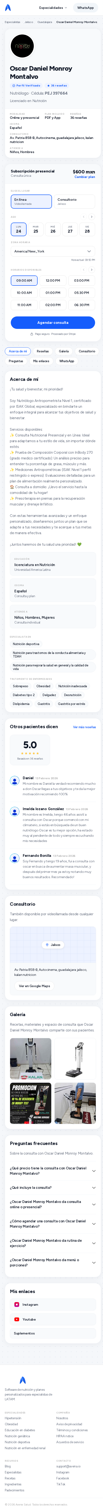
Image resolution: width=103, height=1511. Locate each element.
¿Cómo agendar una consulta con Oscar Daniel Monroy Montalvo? (48, 1224)
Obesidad (11, 1424)
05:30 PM (81, 293)
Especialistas (12, 22)
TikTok (60, 1484)
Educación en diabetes (20, 1430)
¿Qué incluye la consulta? (31, 1187)
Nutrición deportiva (17, 1442)
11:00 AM (24, 305)
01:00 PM (53, 293)
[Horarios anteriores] (83, 269)
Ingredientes (13, 1484)
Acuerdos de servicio (70, 1442)
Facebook (62, 1478)
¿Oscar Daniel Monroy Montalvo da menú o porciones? (44, 1262)
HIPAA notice (65, 1436)
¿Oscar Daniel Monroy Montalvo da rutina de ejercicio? (46, 1243)
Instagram (62, 1472)
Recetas (10, 1478)
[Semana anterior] (83, 216)
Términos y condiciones (72, 1430)
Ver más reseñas (84, 727)
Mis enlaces (41, 361)
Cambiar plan (84, 177)
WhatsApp (85, 8)
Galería (64, 351)
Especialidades (51, 8)
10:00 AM (24, 293)
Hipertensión (13, 1418)
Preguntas (16, 361)
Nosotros (62, 1418)
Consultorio (87, 351)
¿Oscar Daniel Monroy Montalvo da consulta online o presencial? (45, 1204)
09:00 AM (24, 281)
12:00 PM (53, 281)
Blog (8, 1466)
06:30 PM (81, 305)
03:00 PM (81, 281)
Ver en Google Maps (34, 986)
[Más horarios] (91, 269)
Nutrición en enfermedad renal (25, 1448)
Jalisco (29, 22)
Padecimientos (14, 1490)
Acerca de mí (18, 351)
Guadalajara (44, 22)
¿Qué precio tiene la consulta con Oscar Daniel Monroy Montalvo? (48, 1171)
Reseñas (43, 351)
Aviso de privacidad (69, 1424)
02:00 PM (53, 305)
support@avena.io (68, 1466)
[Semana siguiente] (91, 216)
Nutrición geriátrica (17, 1436)
